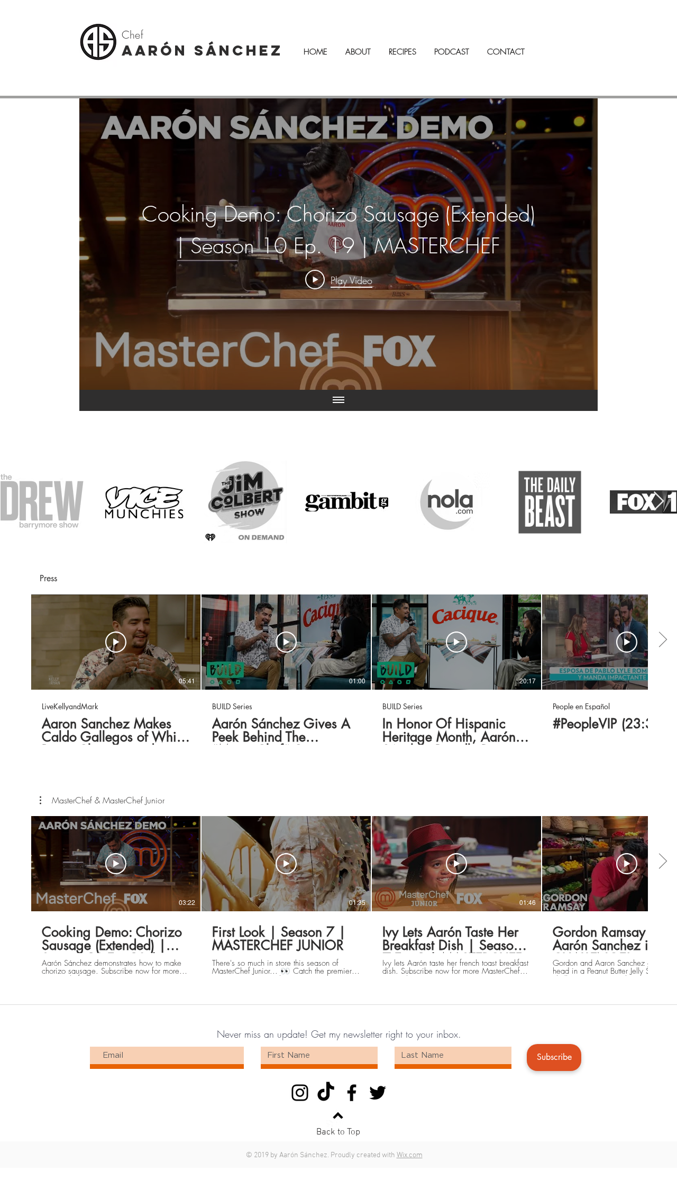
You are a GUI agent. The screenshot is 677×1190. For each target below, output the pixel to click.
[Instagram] (300, 1093)
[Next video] (576, 244)
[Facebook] (352, 1093)
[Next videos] (662, 640)
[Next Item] (659, 501)
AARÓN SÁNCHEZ (202, 50)
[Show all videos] (338, 400)
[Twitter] (378, 1093)
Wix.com (410, 1155)
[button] (102, 800)
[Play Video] (115, 642)
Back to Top (338, 1132)
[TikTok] (326, 1093)
